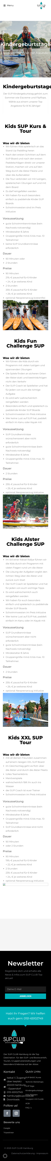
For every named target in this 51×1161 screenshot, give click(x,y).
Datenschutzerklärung (23, 1153)
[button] (7, 5)
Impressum (42, 1153)
